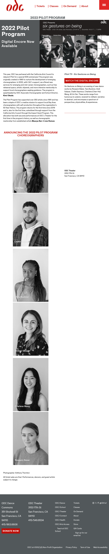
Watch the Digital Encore (82, 80)
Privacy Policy (71, 547)
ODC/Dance (60, 503)
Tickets (41, 6)
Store (76, 524)
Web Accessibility (100, 547)
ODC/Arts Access (62, 524)
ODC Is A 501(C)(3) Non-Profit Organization (44, 547)
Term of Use (85, 547)
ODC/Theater (60, 511)
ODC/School (60, 507)
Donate (76, 520)
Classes (54, 6)
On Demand (69, 6)
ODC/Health (60, 520)
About (84, 6)
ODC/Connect (61, 516)
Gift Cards (78, 528)
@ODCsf (103, 503)
